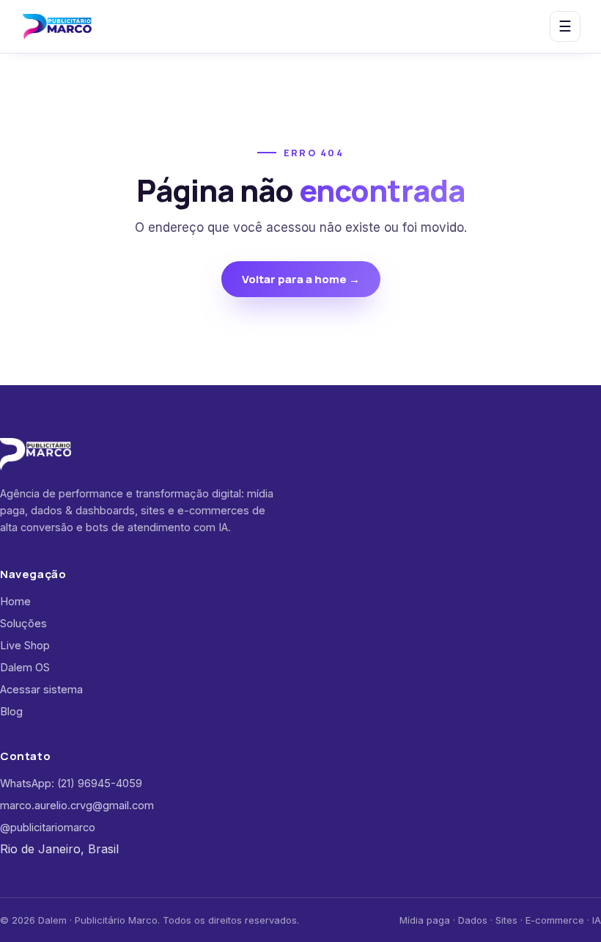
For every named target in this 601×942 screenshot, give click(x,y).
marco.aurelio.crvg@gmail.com (77, 805)
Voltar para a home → (301, 279)
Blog (11, 711)
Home (15, 601)
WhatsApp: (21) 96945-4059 (71, 783)
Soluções (23, 623)
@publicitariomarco (47, 827)
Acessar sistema (41, 689)
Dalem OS (25, 667)
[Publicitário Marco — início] (57, 26)
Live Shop (25, 645)
